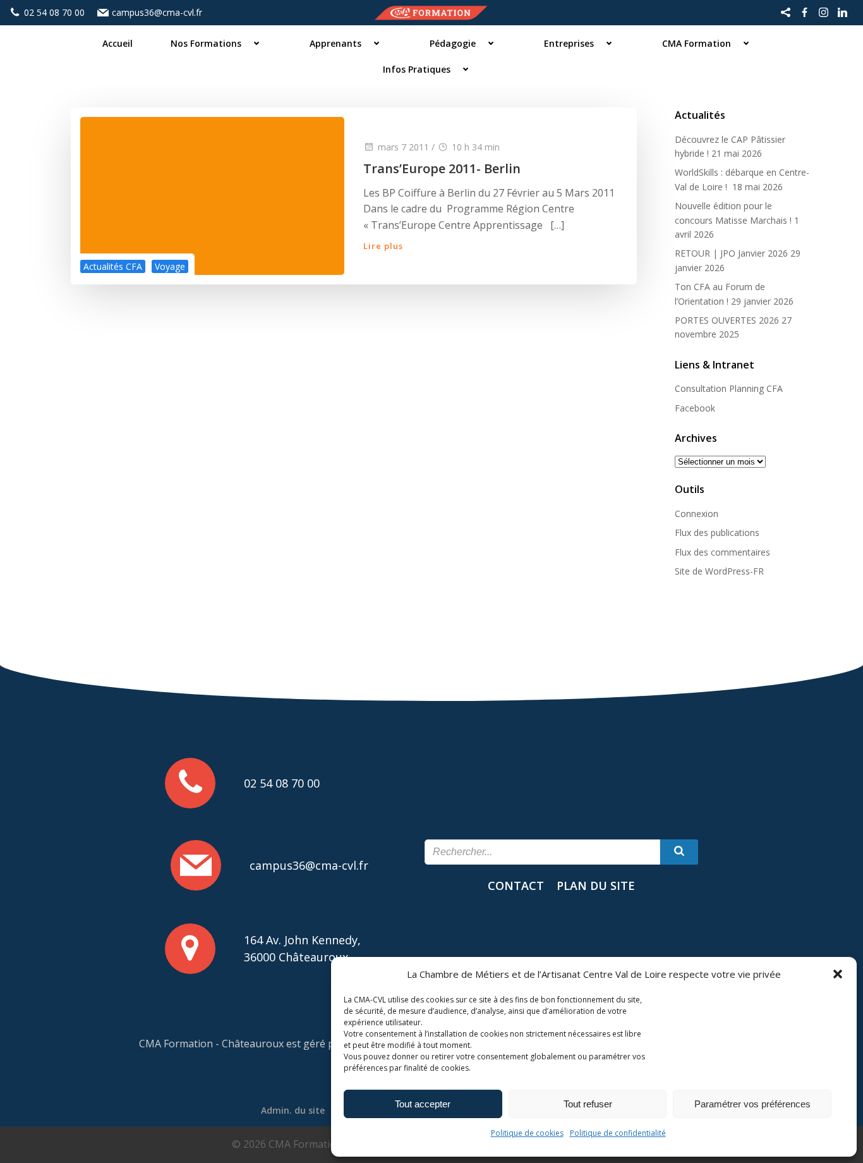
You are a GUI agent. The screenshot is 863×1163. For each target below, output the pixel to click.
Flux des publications (717, 533)
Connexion (696, 514)
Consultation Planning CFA (729, 388)
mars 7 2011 (403, 147)
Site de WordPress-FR (719, 571)
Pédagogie (453, 43)
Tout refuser (588, 1104)
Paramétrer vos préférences (752, 1104)
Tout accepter (422, 1104)
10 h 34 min (476, 147)
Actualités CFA (112, 266)
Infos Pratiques (416, 69)
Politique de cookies (527, 1133)
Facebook (695, 408)
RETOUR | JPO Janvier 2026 (731, 253)
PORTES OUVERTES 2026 (727, 320)
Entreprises (569, 43)
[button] (837, 974)
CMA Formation (696, 43)
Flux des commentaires (722, 552)
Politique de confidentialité (618, 1133)
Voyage (170, 266)
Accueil (117, 43)
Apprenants (335, 43)
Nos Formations (206, 43)
